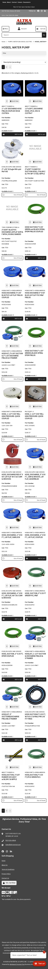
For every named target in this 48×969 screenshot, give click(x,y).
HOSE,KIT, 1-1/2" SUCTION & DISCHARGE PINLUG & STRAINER (35, 656)
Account (24, 29)
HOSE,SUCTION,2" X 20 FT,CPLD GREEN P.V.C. (34, 776)
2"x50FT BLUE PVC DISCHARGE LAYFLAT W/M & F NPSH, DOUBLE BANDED (12, 232)
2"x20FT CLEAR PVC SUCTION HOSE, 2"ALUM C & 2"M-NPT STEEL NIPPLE (35, 171)
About (9, 2)
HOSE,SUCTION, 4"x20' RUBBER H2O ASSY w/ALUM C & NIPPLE (11, 777)
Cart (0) (42, 29)
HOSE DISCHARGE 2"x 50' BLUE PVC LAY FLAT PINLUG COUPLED (12, 295)
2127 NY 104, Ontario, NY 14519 (11, 11)
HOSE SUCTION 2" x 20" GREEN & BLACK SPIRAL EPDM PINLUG (34, 353)
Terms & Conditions (8, 869)
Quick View (15, 101)
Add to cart (18, 134)
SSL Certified (10, 883)
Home (4, 2)
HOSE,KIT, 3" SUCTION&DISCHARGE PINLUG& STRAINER (10, 716)
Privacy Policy (6, 874)
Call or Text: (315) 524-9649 (10, 15)
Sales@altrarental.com (13, 845)
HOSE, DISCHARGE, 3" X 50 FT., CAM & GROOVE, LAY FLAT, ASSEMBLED (35, 476)
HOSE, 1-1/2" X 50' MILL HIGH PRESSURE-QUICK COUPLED (11, 416)
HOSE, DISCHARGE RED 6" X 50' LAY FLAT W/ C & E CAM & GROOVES (12, 476)
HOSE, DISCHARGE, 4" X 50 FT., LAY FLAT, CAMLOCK (12, 536)
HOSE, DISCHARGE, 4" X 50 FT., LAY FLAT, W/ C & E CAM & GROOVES (12, 595)
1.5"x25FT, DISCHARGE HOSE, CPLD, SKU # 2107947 (34, 111)
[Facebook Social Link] (38, 11)
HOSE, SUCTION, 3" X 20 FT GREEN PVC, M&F (35, 594)
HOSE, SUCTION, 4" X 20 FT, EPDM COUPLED (12, 655)
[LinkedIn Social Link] (45, 11)
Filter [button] (4, 53)
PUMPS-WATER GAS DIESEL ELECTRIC (20, 42)
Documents (26, 2)
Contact (14, 2)
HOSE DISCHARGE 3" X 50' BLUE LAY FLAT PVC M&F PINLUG (35, 295)
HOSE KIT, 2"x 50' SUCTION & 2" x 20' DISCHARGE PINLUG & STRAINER (12, 355)
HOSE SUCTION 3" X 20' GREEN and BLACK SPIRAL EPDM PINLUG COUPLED (35, 229)
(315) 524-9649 (10, 840)
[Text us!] (39, 964)
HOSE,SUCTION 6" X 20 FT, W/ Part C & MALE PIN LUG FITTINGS (35, 716)
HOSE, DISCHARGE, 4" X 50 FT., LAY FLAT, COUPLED (35, 536)
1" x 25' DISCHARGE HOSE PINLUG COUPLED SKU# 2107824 (12, 111)
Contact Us (5, 878)
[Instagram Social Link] (42, 11)
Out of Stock (18, 195)
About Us (4, 865)
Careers (20, 2)
